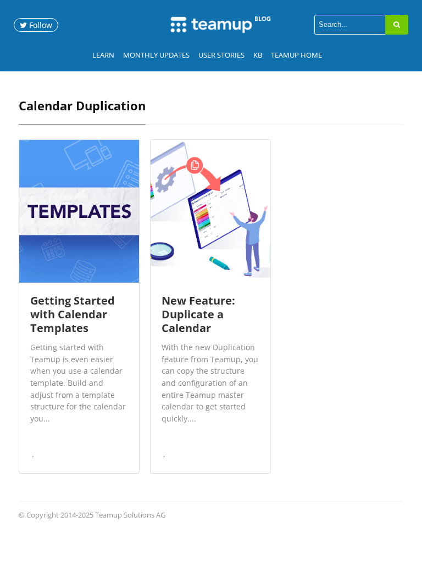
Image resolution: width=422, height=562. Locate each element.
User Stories (221, 55)
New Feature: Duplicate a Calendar (198, 314)
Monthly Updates (156, 55)
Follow (39, 25)
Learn (103, 55)
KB (257, 55)
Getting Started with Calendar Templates (72, 314)
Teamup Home (296, 55)
